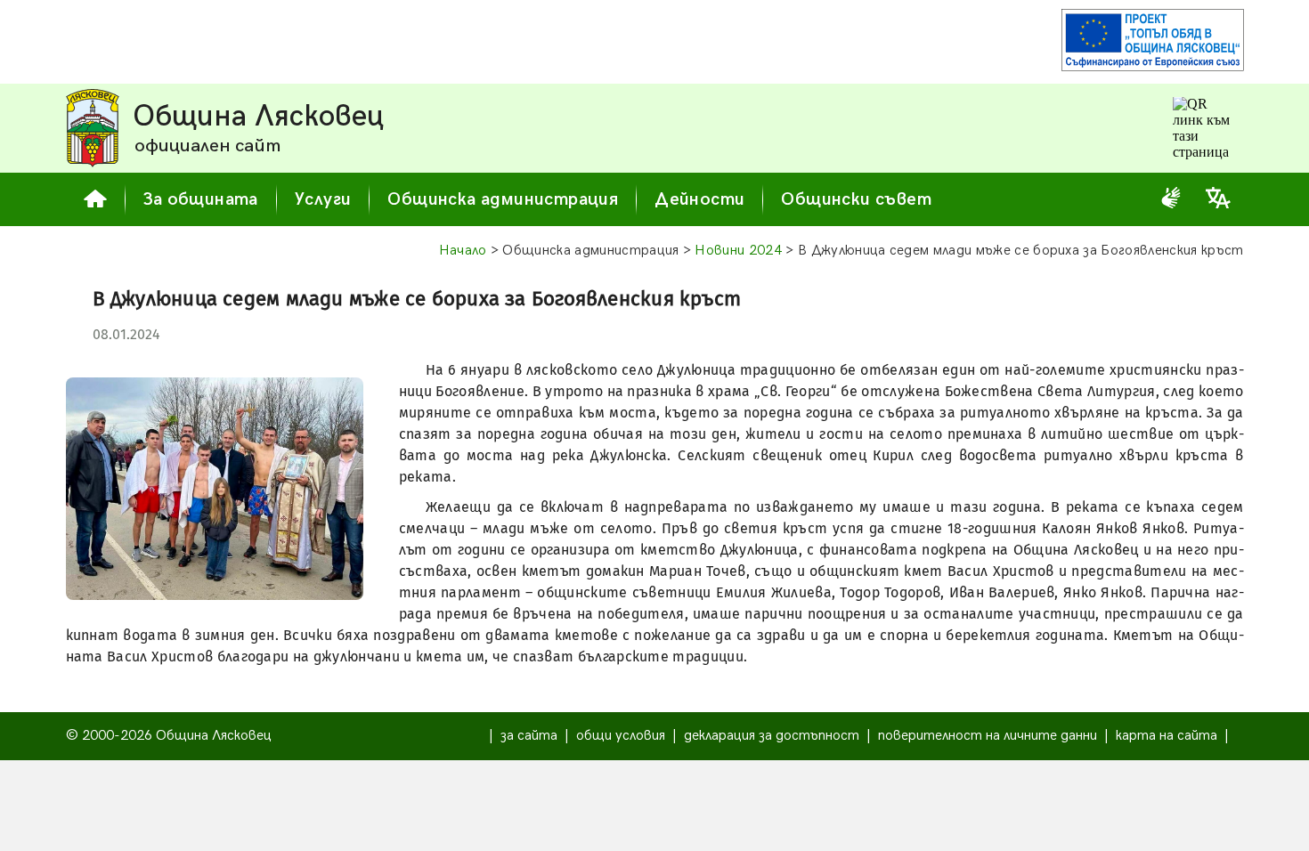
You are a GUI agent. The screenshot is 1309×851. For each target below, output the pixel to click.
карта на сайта (1166, 735)
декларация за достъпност (771, 735)
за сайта (528, 735)
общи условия (620, 735)
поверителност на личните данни (987, 735)
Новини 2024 (738, 250)
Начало (463, 250)
